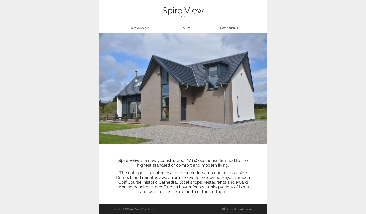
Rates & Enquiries (229, 28)
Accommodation (140, 28)
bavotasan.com (244, 209)
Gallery (187, 28)
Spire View (183, 10)
